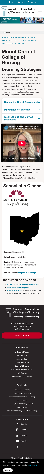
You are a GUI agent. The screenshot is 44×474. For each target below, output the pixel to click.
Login (13, 2)
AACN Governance (22, 362)
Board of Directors (22, 366)
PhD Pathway (22, 400)
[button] (31, 2)
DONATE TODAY (22, 335)
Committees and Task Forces (22, 369)
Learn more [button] (32, 465)
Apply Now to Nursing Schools (22, 404)
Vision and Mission (22, 352)
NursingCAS (22, 407)
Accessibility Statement (25, 458)
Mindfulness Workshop (17, 109)
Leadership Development (22, 393)
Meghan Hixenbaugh (27, 273)
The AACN (22, 390)
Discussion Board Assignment (21, 102)
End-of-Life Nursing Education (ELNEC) (22, 411)
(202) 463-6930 (23, 329)
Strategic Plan (22, 355)
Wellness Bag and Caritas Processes (18, 118)
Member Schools (22, 359)
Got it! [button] (8, 470)
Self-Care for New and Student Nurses (23, 285)
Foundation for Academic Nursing (22, 397)
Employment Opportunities (22, 376)
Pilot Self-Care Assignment (18, 287)
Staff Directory (22, 373)
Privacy (13, 458)
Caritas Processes (14, 290)
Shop (22, 3)
